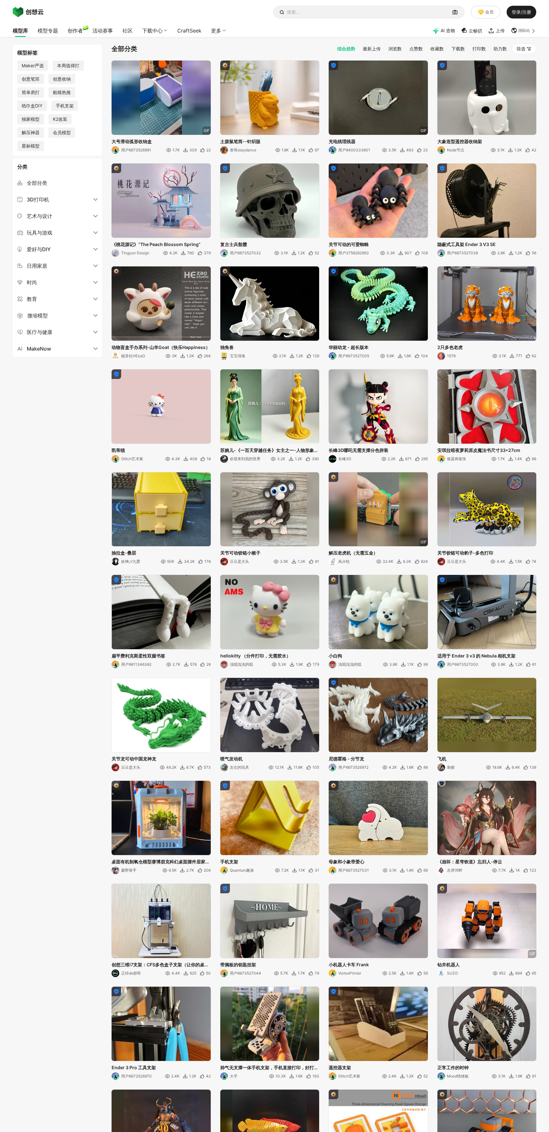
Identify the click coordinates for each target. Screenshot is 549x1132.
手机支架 (65, 105)
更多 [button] (216, 30)
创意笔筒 (31, 79)
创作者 (75, 30)
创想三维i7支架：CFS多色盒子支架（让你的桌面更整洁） (160, 965)
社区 (127, 30)
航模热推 (62, 92)
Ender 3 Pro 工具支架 (134, 1067)
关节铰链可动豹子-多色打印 (465, 552)
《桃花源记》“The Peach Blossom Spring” (156, 244)
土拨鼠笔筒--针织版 (240, 141)
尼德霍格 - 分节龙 (346, 758)
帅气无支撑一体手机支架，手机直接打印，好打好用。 (269, 1068)
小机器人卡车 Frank (349, 964)
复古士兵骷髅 (233, 244)
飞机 (441, 758)
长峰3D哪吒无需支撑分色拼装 (358, 450)
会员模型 (62, 132)
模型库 (20, 30)
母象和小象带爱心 (346, 861)
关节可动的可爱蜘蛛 (349, 244)
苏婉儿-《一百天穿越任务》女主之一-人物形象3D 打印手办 (267, 450)
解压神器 (31, 132)
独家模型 (31, 119)
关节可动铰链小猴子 (240, 552)
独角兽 (227, 347)
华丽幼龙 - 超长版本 (349, 347)
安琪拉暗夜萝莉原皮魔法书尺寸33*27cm (478, 450)
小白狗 (335, 655)
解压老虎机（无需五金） (353, 552)
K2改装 (60, 119)
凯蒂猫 (118, 450)
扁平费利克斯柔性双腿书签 (138, 655)
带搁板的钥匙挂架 (238, 964)
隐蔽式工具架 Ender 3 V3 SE (466, 244)
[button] (523, 30)
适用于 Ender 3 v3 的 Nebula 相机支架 (476, 655)
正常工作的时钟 (453, 1067)
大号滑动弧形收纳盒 (132, 141)
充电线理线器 (342, 141)
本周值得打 (68, 65)
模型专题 (48, 30)
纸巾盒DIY (32, 105)
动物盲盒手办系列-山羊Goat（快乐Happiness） (161, 347)
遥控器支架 (340, 1067)
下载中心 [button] (152, 30)
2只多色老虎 (450, 347)
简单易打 (31, 92)
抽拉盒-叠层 (124, 552)
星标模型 (31, 146)
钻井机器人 (448, 964)
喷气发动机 (231, 758)
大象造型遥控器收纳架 (459, 141)
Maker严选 (33, 65)
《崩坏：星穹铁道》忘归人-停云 (469, 861)
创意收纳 (62, 79)
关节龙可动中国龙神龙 (134, 758)
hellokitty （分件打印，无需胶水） (255, 655)
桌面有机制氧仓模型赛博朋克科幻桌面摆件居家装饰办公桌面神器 (161, 862)
